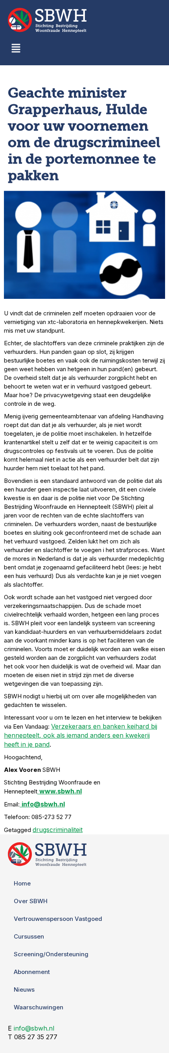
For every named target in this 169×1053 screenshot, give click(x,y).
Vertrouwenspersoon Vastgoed (58, 918)
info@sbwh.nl (34, 1028)
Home (22, 883)
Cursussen (29, 936)
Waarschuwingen (38, 1007)
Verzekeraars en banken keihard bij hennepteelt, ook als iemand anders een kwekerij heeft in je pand (80, 735)
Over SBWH (31, 901)
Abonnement (32, 972)
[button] (16, 48)
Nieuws (24, 989)
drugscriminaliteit (58, 830)
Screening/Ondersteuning (51, 954)
